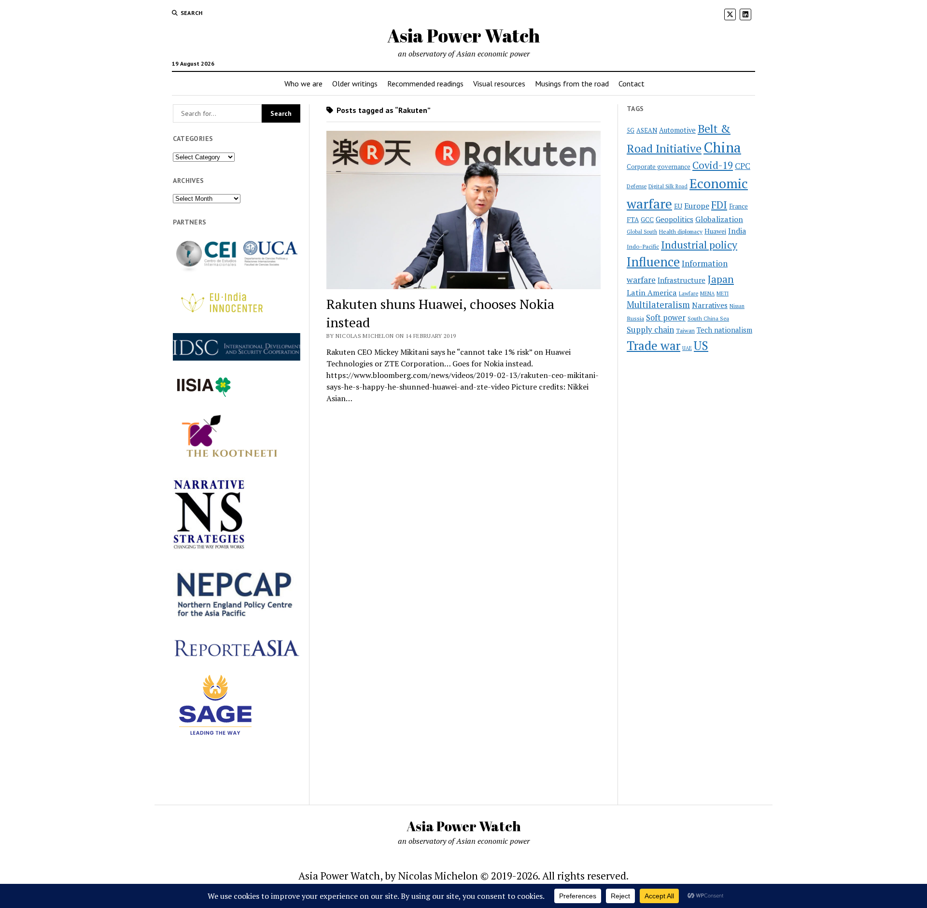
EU (678, 206)
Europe (696, 205)
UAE (687, 348)
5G (630, 130)
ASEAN (646, 130)
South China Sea (708, 318)
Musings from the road (572, 83)
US (701, 345)
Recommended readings (425, 83)
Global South (642, 231)
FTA (633, 219)
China (722, 147)
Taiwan (685, 330)
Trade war (653, 345)
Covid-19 (712, 165)
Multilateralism (658, 304)
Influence (653, 261)
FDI (719, 204)
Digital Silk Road (668, 186)
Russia (635, 318)
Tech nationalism (724, 330)
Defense (636, 186)
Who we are (303, 83)
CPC (742, 166)
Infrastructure (681, 280)
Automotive (677, 130)
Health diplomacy (680, 231)
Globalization (719, 219)
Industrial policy (699, 244)
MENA (707, 293)
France (738, 206)
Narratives (710, 305)
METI (722, 293)
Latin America (652, 292)
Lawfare (688, 293)
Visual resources (499, 83)
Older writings (355, 83)
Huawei (715, 231)
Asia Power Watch (463, 35)
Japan (720, 279)
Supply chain (650, 329)
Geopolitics (674, 219)
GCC (647, 219)
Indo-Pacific (643, 246)
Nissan (737, 306)
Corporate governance (658, 167)
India (737, 231)
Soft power (666, 317)
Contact (631, 83)
